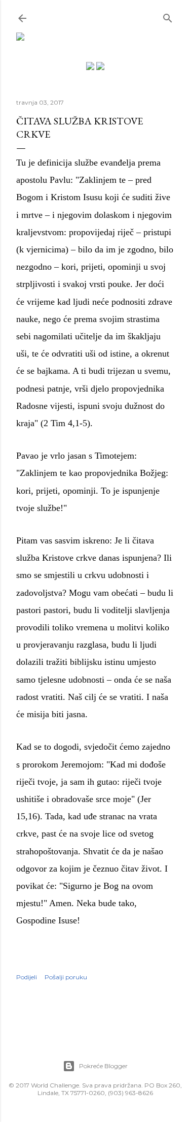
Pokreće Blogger (103, 1066)
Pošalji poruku (66, 977)
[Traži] (168, 16)
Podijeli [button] (26, 977)
